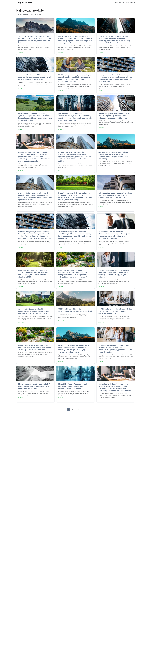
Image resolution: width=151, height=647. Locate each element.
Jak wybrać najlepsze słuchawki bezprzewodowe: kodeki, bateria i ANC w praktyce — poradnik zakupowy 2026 (34, 311)
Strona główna (130, 2)
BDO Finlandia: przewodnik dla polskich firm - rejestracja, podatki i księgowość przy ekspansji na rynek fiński (115, 311)
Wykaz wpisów (119, 2)
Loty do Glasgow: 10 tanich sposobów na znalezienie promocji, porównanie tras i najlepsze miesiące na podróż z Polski (114, 116)
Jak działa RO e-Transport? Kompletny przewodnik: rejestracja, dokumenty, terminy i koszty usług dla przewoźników (35, 77)
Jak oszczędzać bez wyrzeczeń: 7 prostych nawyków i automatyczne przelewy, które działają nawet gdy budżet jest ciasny (115, 195)
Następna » (79, 410)
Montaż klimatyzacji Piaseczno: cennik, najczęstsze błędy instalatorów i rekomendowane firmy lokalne (73, 386)
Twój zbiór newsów (25, 2)
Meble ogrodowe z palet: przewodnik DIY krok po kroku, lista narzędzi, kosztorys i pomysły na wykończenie (34, 386)
